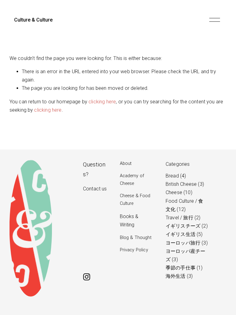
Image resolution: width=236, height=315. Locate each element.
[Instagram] (86, 277)
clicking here (102, 102)
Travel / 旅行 (182, 218)
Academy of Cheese (132, 179)
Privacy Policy (134, 250)
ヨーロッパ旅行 (186, 243)
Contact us (95, 189)
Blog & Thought (135, 237)
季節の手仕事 (183, 268)
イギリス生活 (183, 234)
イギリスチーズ (186, 226)
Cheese (178, 192)
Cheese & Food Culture (135, 199)
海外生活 (178, 276)
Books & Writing (129, 220)
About (126, 163)
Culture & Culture (33, 20)
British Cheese (184, 184)
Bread (175, 176)
